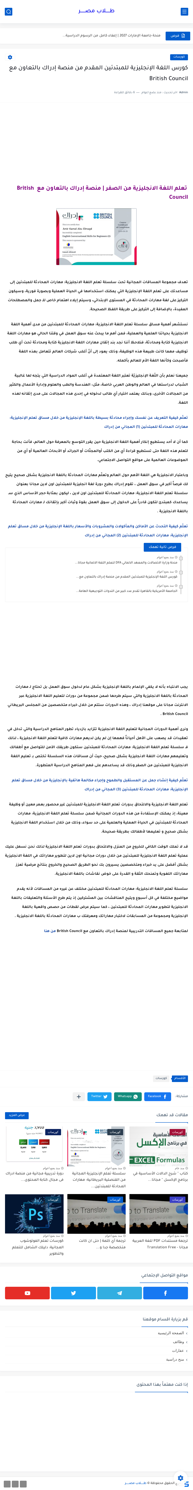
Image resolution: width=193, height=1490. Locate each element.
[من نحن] (15, 1484)
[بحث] (8, 12)
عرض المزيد (17, 1115)
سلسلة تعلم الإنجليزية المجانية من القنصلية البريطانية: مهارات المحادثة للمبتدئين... (99, 1180)
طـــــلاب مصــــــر (96, 12)
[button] (157, 1096)
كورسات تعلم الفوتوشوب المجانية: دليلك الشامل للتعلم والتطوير (38, 1247)
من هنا (50, 932)
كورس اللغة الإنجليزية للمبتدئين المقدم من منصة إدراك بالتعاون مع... (126, 577)
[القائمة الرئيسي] (184, 12)
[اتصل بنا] (7, 1484)
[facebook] (165, 1293)
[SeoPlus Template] (186, 1483)
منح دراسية (175, 1359)
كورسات (179, 57)
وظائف (178, 1342)
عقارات (178, 1350)
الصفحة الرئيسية (171, 1333)
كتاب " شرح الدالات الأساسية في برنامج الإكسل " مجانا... (160, 1177)
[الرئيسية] (23, 1484)
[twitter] (73, 1293)
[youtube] (27, 1293)
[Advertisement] (96, 143)
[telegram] (119, 1293)
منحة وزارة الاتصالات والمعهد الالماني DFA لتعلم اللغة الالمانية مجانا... (126, 563)
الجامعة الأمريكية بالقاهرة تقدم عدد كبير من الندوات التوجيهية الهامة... (126, 591)
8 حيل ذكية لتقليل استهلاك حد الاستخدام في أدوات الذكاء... (113, 36)
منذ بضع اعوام (165, 557)
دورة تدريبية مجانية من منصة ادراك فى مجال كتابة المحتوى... (35, 1177)
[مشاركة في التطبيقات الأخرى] (79, 1096)
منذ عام (179, 1168)
